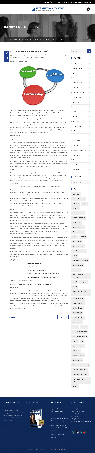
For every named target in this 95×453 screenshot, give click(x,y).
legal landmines (25, 57)
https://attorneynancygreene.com (37, 270)
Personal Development (80, 150)
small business (44, 57)
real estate (76, 155)
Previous (11, 317)
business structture (79, 218)
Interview (76, 121)
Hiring (75, 116)
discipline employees (79, 251)
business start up (52, 55)
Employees (76, 107)
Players (75, 341)
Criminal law (77, 97)
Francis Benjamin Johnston (78, 276)
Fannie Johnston (78, 265)
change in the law (78, 227)
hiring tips (84, 282)
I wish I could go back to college (80, 293)
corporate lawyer (78, 246)
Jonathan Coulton (78, 298)
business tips (63, 55)
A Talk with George (79, 199)
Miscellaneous (77, 136)
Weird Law (76, 165)
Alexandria (76, 194)
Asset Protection (31, 55)
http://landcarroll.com (33, 267)
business (75, 208)
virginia (75, 386)
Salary (75, 160)
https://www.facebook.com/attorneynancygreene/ (42, 277)
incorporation (14, 57)
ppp (82, 341)
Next (63, 317)
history (75, 286)
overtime (84, 327)
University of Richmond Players (80, 380)
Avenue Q (76, 203)
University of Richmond (80, 374)
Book (74, 73)
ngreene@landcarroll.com (34, 263)
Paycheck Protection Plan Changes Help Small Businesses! (59, 411)
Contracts (76, 87)
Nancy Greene (17, 55)
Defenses (76, 102)
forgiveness (76, 270)
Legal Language (78, 126)
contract (83, 236)
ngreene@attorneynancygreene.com (79, 2)
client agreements (78, 232)
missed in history (78, 317)
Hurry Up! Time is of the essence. (58, 436)
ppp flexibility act (78, 346)
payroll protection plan (80, 331)
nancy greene (35, 57)
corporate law (77, 241)
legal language (77, 313)
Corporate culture (78, 92)
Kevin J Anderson (78, 303)
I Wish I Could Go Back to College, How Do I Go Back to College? (59, 427)
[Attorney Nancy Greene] (47, 9)
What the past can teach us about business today (59, 420)
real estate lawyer (78, 355)
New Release (77, 140)
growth (75, 282)
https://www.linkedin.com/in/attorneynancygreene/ (35, 284)
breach (84, 203)
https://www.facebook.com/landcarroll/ (47, 274)
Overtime (76, 145)
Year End (76, 169)
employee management (80, 260)
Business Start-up (78, 82)
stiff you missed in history (81, 365)
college (75, 236)
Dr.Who (75, 255)
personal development (80, 336)
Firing (75, 111)
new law (75, 327)
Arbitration (76, 63)
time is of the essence (80, 369)
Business (40, 55)
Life (74, 131)
